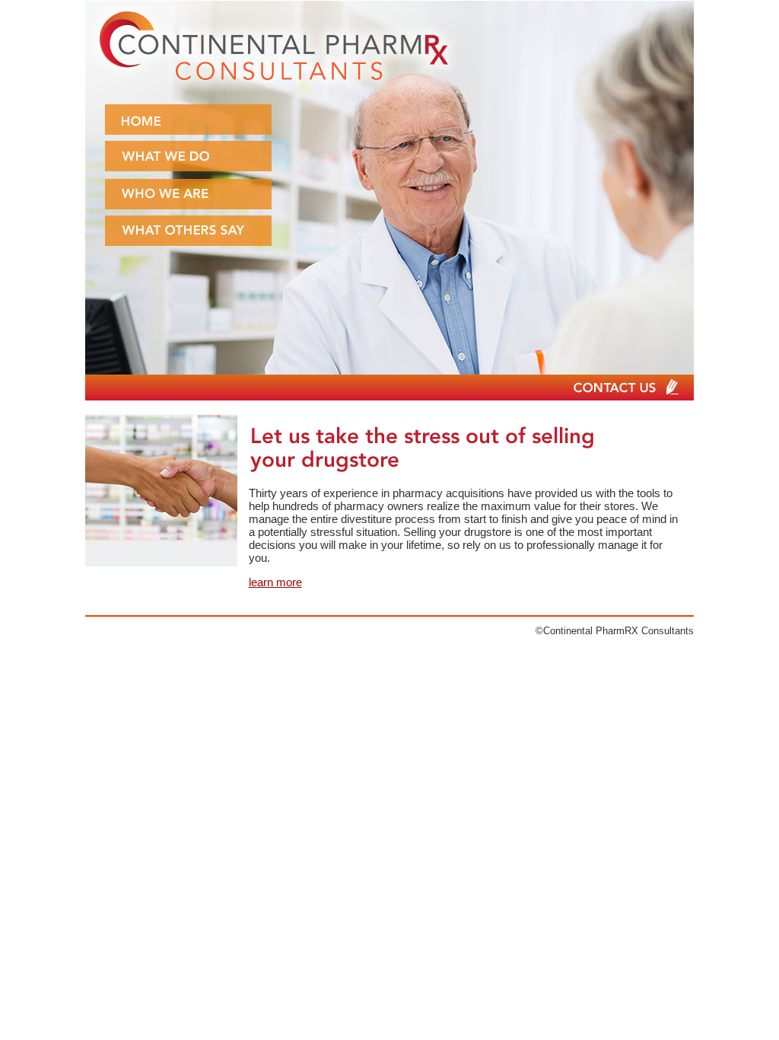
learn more (275, 582)
